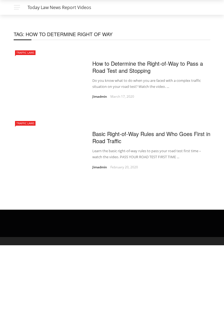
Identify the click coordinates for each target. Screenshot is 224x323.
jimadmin (99, 96)
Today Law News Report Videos (59, 7)
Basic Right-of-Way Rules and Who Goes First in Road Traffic (151, 137)
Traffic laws (25, 52)
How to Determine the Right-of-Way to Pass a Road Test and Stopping (147, 66)
